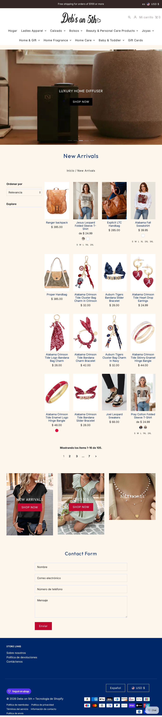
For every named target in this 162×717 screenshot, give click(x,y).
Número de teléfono (49, 589)
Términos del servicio (17, 709)
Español (115, 688)
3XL (151, 241)
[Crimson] (56, 430)
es (143, 4)
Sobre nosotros (16, 652)
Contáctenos (14, 661)
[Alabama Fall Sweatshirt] (143, 200)
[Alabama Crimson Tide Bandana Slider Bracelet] (85, 392)
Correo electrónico (49, 578)
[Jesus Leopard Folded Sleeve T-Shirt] (85, 200)
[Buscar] (129, 17)
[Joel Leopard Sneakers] (114, 392)
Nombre (42, 567)
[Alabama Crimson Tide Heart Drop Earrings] (143, 272)
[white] (87, 238)
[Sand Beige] (83, 238)
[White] (143, 235)
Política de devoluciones (21, 657)
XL (142, 241)
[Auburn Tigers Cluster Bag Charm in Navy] (114, 332)
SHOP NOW (81, 136)
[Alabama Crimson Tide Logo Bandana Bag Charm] (56, 332)
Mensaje (42, 600)
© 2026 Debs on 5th (19, 698)
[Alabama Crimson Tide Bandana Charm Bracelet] (85, 332)
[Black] (140, 427)
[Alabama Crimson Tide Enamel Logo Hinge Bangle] (56, 392)
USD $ (155, 4)
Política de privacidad (42, 704)
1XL (87, 244)
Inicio (70, 170)
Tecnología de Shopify (49, 698)
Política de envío (14, 713)
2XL (92, 244)
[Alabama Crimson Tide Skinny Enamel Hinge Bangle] (143, 332)
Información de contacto (43, 709)
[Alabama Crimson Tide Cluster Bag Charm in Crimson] (85, 272)
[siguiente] (96, 456)
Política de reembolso (17, 704)
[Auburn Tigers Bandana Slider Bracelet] (114, 272)
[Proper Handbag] (56, 272)
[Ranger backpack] (56, 200)
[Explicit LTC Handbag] (114, 200)
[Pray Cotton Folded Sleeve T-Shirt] (143, 392)
